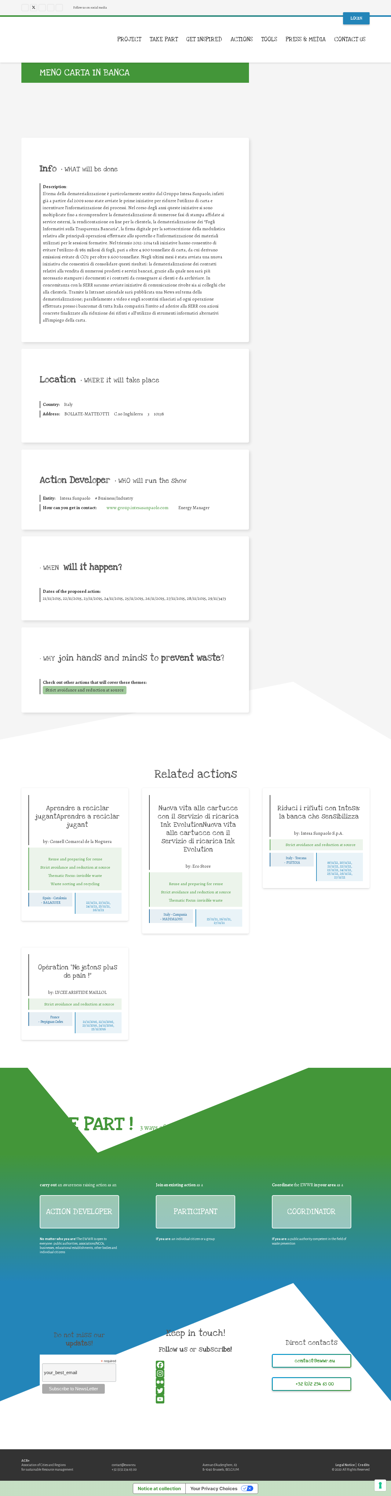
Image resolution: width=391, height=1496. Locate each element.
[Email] (316, 300)
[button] (369, 40)
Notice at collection (159, 1488)
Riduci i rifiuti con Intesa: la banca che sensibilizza (318, 812)
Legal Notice (345, 1465)
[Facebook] (25, 7)
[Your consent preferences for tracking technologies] (380, 1485)
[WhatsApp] (316, 292)
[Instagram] (42, 7)
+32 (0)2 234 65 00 (124, 1469)
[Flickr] (59, 7)
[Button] (75, 852)
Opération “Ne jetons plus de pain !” (77, 971)
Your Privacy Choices (213, 1488)
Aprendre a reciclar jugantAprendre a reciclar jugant (77, 816)
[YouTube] (50, 7)
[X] (33, 7)
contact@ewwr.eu (124, 1465)
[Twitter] (316, 283)
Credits (364, 1465)
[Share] (316, 309)
